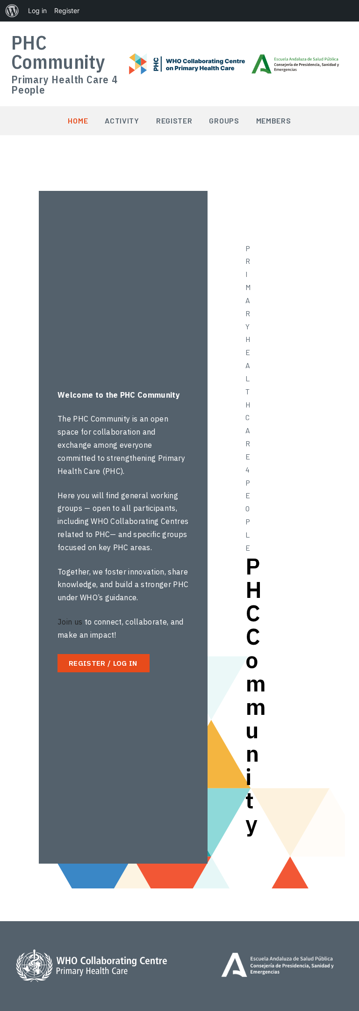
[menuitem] (12, 11)
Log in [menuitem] (37, 11)
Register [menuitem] (66, 11)
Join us (69, 621)
